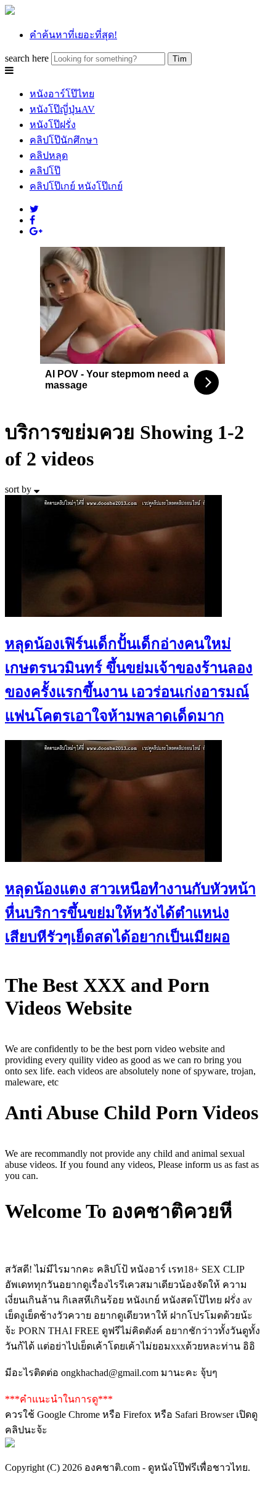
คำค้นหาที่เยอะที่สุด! (73, 35)
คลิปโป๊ (45, 171)
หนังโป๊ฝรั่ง (53, 124)
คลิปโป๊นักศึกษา (64, 140)
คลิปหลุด (49, 155)
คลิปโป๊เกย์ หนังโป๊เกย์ (76, 186)
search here (27, 58)
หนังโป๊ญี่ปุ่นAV (62, 109)
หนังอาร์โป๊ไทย (62, 94)
